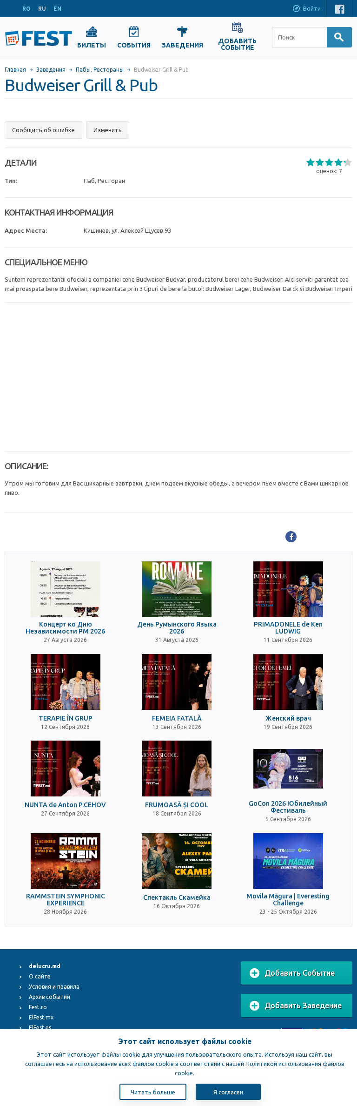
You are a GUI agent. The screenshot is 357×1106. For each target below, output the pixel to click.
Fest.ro (38, 1007)
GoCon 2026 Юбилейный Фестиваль (288, 807)
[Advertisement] (178, 377)
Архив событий (49, 997)
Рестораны (108, 70)
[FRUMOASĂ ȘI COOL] (177, 768)
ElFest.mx (41, 1017)
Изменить (107, 130)
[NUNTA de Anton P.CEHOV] (65, 768)
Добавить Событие (299, 973)
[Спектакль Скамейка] (177, 861)
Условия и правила (54, 987)
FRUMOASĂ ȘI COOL (176, 805)
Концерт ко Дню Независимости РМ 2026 (65, 628)
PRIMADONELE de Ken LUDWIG (288, 628)
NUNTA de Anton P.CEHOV (65, 805)
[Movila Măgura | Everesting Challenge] (288, 861)
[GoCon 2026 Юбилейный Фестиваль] (288, 768)
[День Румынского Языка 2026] (177, 589)
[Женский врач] (288, 682)
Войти (312, 8)
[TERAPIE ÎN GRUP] (65, 682)
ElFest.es (40, 1028)
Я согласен (228, 1092)
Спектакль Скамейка (177, 897)
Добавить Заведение (303, 1005)
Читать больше (153, 1092)
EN (57, 9)
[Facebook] (291, 536)
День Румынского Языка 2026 (177, 628)
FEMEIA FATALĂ (177, 718)
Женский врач (288, 718)
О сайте (40, 976)
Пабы (83, 70)
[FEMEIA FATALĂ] (177, 682)
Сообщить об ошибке (43, 130)
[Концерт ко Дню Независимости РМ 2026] (65, 589)
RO (26, 9)
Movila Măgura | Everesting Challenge (288, 900)
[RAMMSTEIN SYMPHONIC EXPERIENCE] (65, 861)
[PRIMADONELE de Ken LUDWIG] (288, 589)
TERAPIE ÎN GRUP (66, 718)
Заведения (51, 70)
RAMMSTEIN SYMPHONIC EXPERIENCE (65, 900)
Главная (15, 70)
